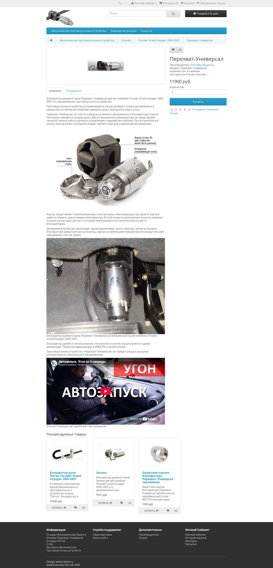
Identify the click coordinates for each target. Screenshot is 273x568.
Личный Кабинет (195, 534)
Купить (198, 102)
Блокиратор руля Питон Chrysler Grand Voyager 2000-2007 (65, 476)
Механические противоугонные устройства (78, 31)
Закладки (191, 541)
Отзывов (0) (74, 91)
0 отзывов (198, 109)
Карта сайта (100, 538)
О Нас (49, 544)
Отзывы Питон (55, 541)
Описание (55, 91)
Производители (149, 534)
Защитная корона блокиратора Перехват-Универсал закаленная (157, 477)
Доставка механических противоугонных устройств (63, 549)
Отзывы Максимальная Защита (66, 534)
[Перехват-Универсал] (105, 65)
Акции (143, 538)
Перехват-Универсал (199, 40)
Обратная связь (102, 534)
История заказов (195, 538)
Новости (146, 31)
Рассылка (191, 544)
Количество (177, 87)
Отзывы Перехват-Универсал (64, 538)
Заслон (101, 472)
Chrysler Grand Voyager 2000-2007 (158, 40)
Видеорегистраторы (123, 31)
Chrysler (126, 40)
